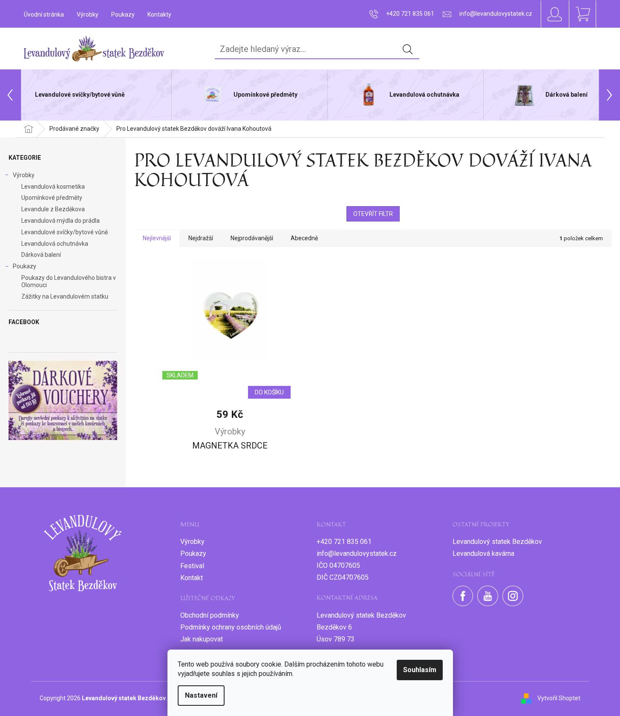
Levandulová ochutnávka (54, 243)
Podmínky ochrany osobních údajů (230, 627)
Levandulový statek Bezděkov (497, 542)
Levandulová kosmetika (53, 186)
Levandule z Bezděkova (53, 209)
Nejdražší (200, 238)
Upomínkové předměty (51, 197)
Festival (192, 566)
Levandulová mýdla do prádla (60, 220)
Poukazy (123, 14)
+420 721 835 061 (344, 542)
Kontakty (159, 14)
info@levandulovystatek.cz (357, 553)
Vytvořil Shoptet (558, 698)
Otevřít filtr (373, 213)
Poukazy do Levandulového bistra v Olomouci (68, 281)
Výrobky (87, 14)
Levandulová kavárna (483, 553)
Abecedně (304, 238)
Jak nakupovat (201, 639)
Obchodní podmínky (209, 615)
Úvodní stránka (44, 14)
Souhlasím (419, 670)
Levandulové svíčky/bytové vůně (64, 232)
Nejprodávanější (252, 238)
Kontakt (191, 578)
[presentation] (10, 95)
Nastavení (201, 695)
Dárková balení (41, 254)
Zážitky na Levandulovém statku (64, 296)
